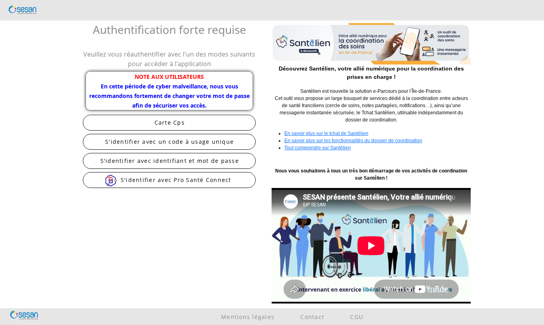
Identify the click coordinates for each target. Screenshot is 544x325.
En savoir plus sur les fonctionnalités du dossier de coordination (353, 140)
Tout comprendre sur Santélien (317, 148)
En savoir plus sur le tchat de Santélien (326, 133)
